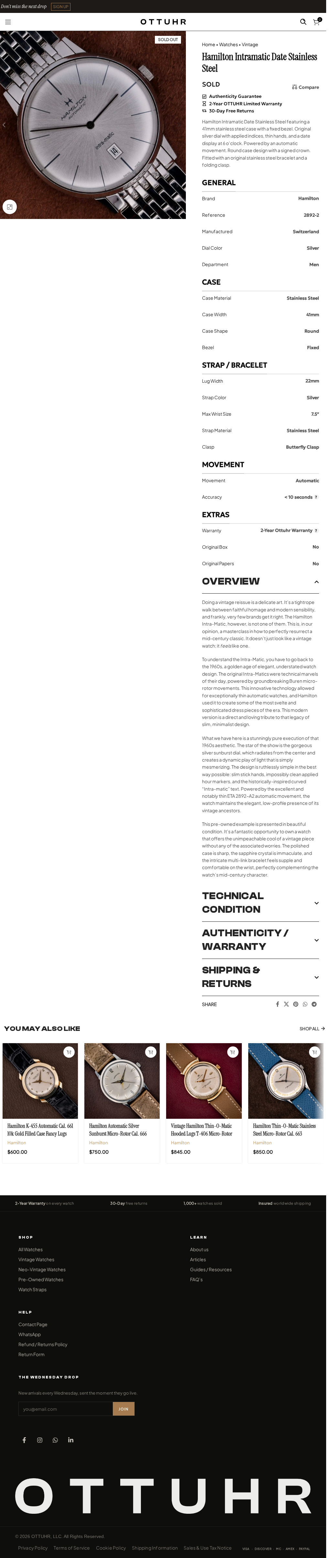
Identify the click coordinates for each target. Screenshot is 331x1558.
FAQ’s (196, 1279)
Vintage (250, 44)
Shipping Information (155, 1548)
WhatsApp (29, 1334)
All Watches (30, 1249)
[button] (60, 7)
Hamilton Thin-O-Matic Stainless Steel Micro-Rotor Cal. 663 (284, 1129)
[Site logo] (163, 21)
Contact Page (33, 1324)
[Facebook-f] (24, 1440)
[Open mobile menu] (8, 22)
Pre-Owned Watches (40, 1279)
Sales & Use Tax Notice (208, 1548)
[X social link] (286, 1004)
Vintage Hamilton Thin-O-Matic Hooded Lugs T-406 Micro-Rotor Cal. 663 (201, 1133)
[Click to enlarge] (10, 207)
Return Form (31, 1354)
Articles (198, 1259)
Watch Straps (32, 1289)
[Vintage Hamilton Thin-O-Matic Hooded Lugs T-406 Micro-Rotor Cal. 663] (203, 1080)
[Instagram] (40, 1440)
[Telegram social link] (314, 1004)
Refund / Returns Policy (43, 1344)
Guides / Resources (211, 1269)
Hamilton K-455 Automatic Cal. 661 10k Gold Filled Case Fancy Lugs (40, 1129)
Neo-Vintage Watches (42, 1269)
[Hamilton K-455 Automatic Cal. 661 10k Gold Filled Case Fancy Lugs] (40, 1080)
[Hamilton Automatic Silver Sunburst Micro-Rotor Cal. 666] (122, 1080)
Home (208, 44)
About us (199, 1249)
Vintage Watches (36, 1259)
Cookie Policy (111, 1548)
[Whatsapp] (55, 1440)
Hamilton (16, 1142)
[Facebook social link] (278, 1004)
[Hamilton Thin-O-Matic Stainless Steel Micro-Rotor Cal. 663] (286, 1080)
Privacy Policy (33, 1548)
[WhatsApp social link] (305, 1004)
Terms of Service (72, 1548)
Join (123, 1409)
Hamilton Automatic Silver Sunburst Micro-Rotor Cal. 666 (118, 1129)
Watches (228, 44)
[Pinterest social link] (296, 1004)
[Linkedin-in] (71, 1440)
